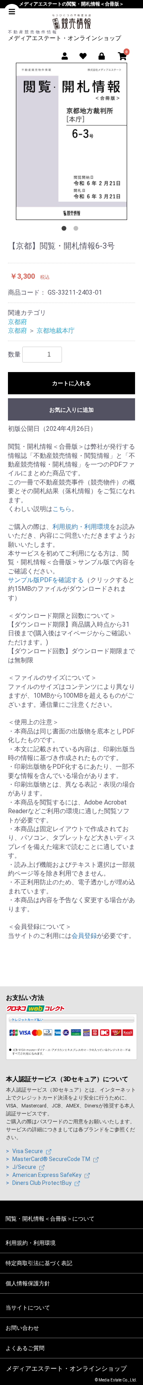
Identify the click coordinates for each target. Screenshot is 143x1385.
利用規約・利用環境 (81, 526)
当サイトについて (28, 1307)
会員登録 (84, 935)
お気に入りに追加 (71, 410)
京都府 (17, 322)
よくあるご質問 (25, 1348)
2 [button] (77, 230)
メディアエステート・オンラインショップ (64, 38)
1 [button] (66, 230)
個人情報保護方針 (28, 1283)
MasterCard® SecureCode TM (51, 1159)
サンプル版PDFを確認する (46, 580)
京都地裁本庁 (56, 330)
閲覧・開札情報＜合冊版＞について (50, 1218)
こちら (62, 509)
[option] (71, 141)
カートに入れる (71, 383)
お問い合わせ (22, 1328)
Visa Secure (28, 1151)
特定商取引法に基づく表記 (39, 1263)
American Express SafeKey (47, 1175)
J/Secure (24, 1167)
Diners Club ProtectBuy (42, 1183)
